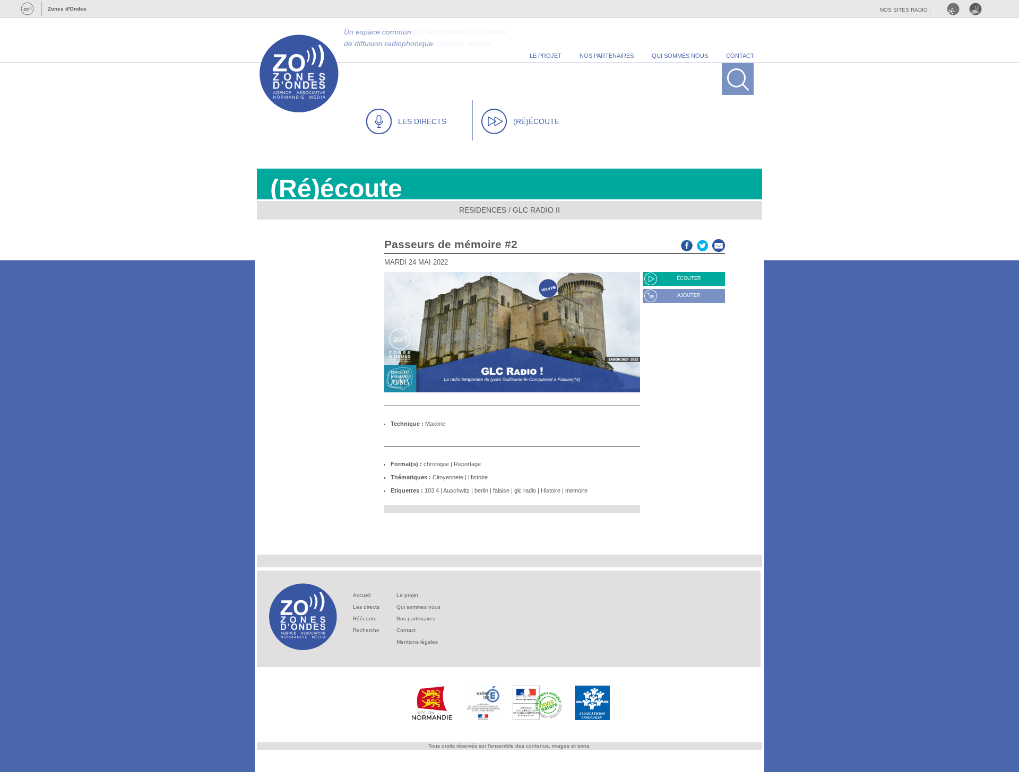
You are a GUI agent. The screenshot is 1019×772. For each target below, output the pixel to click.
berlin (481, 490)
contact (740, 55)
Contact (406, 630)
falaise (501, 490)
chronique (436, 464)
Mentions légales (417, 642)
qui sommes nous (680, 55)
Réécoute (365, 618)
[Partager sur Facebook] (686, 244)
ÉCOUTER (689, 278)
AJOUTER (689, 295)
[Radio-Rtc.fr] (955, 9)
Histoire (478, 477)
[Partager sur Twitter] (702, 244)
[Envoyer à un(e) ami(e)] (718, 244)
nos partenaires (607, 55)
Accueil (361, 595)
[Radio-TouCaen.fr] (978, 9)
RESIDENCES (482, 210)
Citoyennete (448, 477)
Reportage (467, 464)
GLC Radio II (536, 210)
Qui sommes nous (418, 607)
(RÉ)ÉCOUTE (536, 121)
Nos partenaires (415, 618)
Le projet (407, 595)
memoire (576, 490)
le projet (546, 55)
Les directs (366, 607)
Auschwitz (456, 490)
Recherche (366, 630)
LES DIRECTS (422, 121)
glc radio (525, 490)
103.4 (432, 490)
